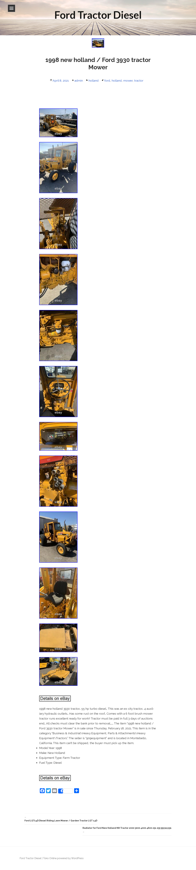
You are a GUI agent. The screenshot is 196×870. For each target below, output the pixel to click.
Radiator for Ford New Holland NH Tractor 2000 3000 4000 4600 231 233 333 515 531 (127, 830)
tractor (138, 80)
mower (128, 80)
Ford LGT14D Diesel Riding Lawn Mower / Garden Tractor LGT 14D (60, 819)
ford (107, 80)
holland (94, 80)
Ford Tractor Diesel (30, 858)
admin (78, 80)
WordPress (77, 858)
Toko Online (50, 858)
